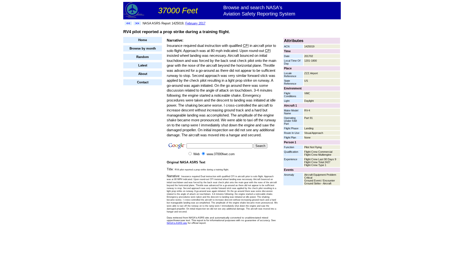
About (142, 74)
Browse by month (143, 48)
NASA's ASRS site (177, 223)
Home (142, 40)
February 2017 (195, 23)
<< (128, 23)
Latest (142, 65)
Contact (142, 82)
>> (137, 23)
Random (142, 57)
